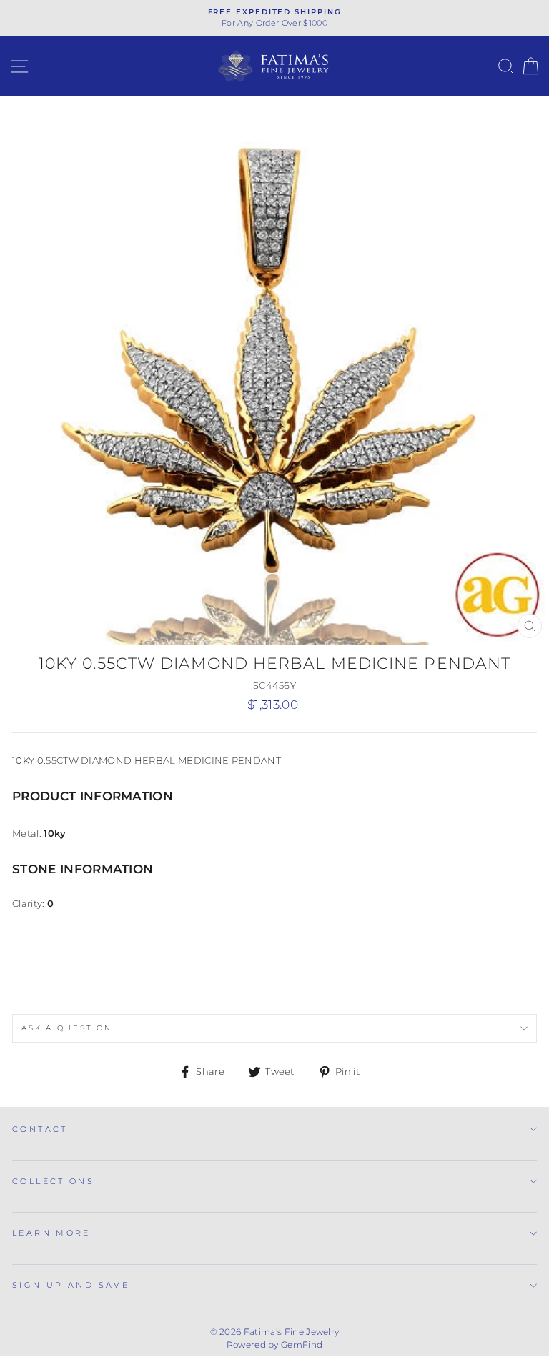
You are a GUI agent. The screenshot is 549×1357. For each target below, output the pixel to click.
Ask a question (66, 1028)
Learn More (51, 1233)
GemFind (301, 1344)
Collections (53, 1181)
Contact (40, 1129)
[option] (274, 18)
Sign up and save (70, 1285)
